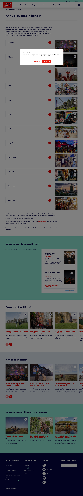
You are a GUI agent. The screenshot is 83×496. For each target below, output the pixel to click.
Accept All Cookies (46, 61)
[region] (42, 57)
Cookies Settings (37, 61)
